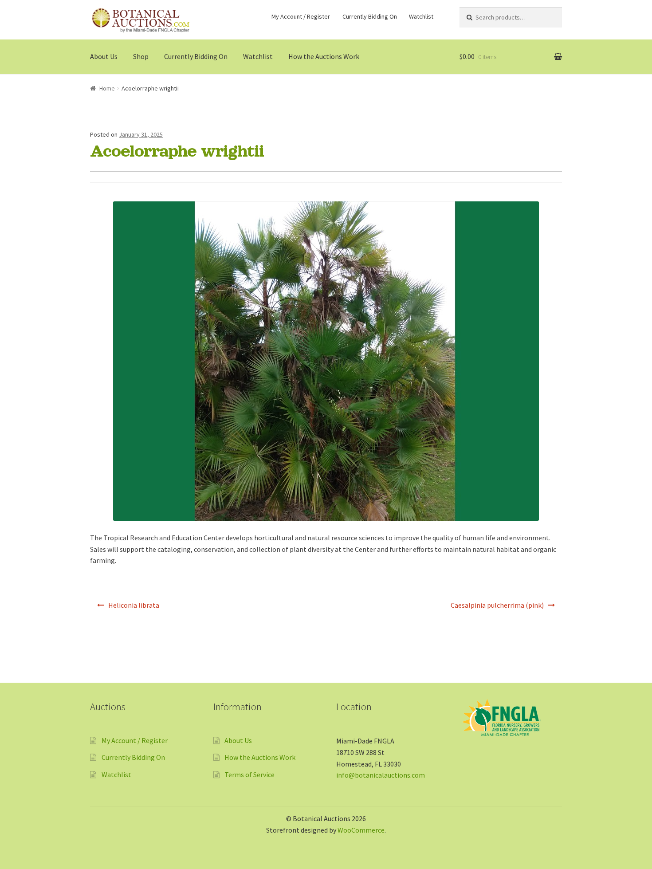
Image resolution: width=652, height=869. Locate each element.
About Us (104, 56)
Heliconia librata (133, 605)
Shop (141, 56)
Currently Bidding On (369, 16)
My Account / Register (300, 16)
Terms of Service (249, 774)
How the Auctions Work (323, 56)
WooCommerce (361, 830)
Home (107, 88)
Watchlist (421, 16)
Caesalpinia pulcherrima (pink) (497, 605)
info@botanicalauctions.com (380, 775)
